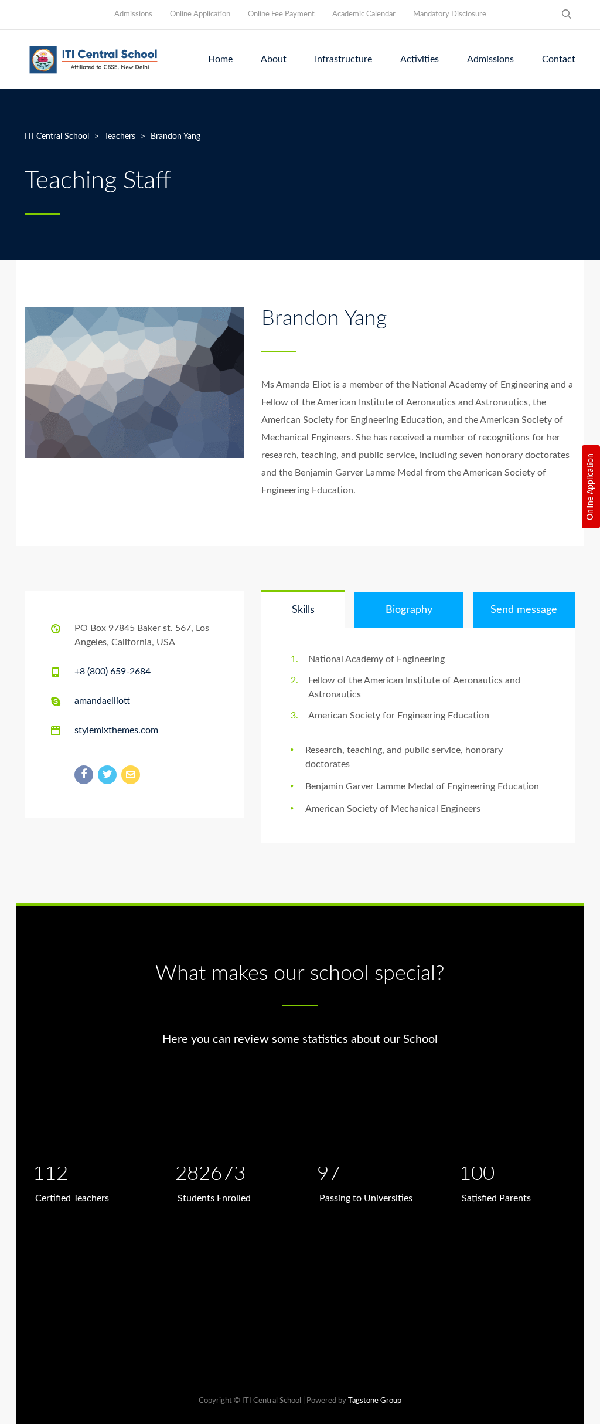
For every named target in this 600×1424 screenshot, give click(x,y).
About (274, 59)
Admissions (133, 14)
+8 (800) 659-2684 (112, 671)
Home (220, 59)
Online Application (591, 486)
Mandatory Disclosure (449, 14)
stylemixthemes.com (116, 730)
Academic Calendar (364, 14)
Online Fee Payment (281, 14)
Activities (419, 59)
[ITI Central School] (93, 59)
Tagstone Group (374, 1401)
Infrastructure (343, 59)
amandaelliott (102, 701)
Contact (558, 59)
